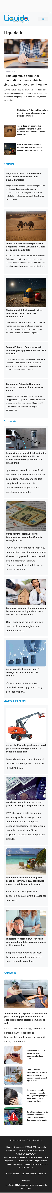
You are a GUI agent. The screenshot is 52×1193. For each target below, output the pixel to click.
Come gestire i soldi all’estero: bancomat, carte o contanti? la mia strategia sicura (24, 537)
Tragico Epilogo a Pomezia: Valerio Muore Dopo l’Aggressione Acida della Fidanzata (26, 350)
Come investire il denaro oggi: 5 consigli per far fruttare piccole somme (22, 672)
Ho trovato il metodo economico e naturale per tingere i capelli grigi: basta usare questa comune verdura (37, 1095)
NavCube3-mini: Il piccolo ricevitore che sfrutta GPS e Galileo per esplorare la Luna (30, 147)
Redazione (14, 1140)
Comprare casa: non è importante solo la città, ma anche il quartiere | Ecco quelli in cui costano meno (26, 611)
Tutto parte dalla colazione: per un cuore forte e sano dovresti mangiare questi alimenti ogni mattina (37, 1075)
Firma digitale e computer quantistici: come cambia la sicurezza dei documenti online (25, 80)
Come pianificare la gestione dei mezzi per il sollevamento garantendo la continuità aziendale (26, 748)
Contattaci (42, 1174)
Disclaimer (37, 1140)
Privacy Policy (26, 1140)
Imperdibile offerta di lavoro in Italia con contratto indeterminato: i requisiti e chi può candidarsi (26, 942)
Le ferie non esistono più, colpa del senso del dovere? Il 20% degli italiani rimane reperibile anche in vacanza (25, 880)
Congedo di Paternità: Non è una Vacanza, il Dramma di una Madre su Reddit (25, 387)
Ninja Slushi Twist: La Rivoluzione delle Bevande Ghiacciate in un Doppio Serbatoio (32, 113)
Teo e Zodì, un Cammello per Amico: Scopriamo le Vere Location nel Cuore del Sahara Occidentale (25, 246)
